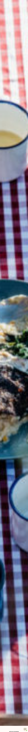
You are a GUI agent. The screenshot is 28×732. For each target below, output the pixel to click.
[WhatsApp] (25, 729)
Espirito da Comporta (14, 366)
